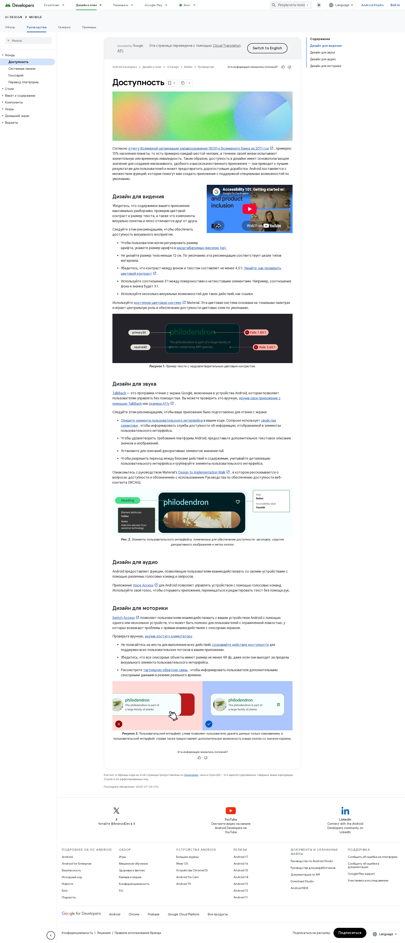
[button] (27, 55)
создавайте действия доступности (240, 645)
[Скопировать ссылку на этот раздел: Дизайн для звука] (160, 384)
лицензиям (191, 775)
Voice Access (143, 585)
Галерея (64, 27)
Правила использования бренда (138, 933)
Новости (67, 884)
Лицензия (104, 933)
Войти (395, 5)
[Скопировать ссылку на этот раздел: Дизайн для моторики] (172, 608)
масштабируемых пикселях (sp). (202, 248)
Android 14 (241, 877)
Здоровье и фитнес (132, 870)
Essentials (51, 5)
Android (67, 857)
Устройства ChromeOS (192, 870)
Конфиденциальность (134, 884)
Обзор (10, 27)
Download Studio (302, 881)
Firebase (153, 914)
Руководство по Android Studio (312, 861)
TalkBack (119, 393)
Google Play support (361, 874)
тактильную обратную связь (165, 670)
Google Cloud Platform (183, 914)
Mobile (35, 17)
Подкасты (69, 897)
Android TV (183, 884)
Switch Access (123, 618)
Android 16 (241, 863)
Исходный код (72, 877)
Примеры (89, 27)
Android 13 (241, 884)
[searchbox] (28, 40)
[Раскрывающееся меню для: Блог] (196, 5)
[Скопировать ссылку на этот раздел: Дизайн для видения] (168, 197)
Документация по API (305, 874)
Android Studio (372, 5)
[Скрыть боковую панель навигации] (51, 935)
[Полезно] (283, 67)
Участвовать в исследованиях (368, 880)
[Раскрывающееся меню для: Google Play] (168, 5)
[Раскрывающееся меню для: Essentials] (65, 5)
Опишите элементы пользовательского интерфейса (162, 421)
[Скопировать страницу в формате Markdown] (183, 83)
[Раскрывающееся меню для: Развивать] (134, 5)
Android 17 (241, 857)
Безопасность (71, 870)
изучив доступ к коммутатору (168, 636)
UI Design (14, 17)
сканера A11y (159, 404)
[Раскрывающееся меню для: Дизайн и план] (102, 5)
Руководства (36, 27)
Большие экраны (187, 857)
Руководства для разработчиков (313, 868)
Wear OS (182, 863)
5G (121, 890)
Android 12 (241, 890)
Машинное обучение (133, 863)
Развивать (120, 5)
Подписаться (350, 933)
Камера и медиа (130, 877)
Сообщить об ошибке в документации (363, 865)
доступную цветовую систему (157, 303)
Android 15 (241, 870)
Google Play (153, 5)
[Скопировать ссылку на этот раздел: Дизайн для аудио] (162, 562)
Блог (187, 5)
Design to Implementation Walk (201, 472)
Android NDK (299, 888)
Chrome (134, 914)
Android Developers (124, 67)
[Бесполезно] (289, 67)
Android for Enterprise (76, 863)
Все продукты (218, 914)
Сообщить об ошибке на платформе (372, 857)
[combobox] (291, 5)
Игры (122, 857)
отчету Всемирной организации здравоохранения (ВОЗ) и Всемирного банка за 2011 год (198, 148)
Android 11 (241, 897)
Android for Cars (187, 877)
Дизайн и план (86, 5)
